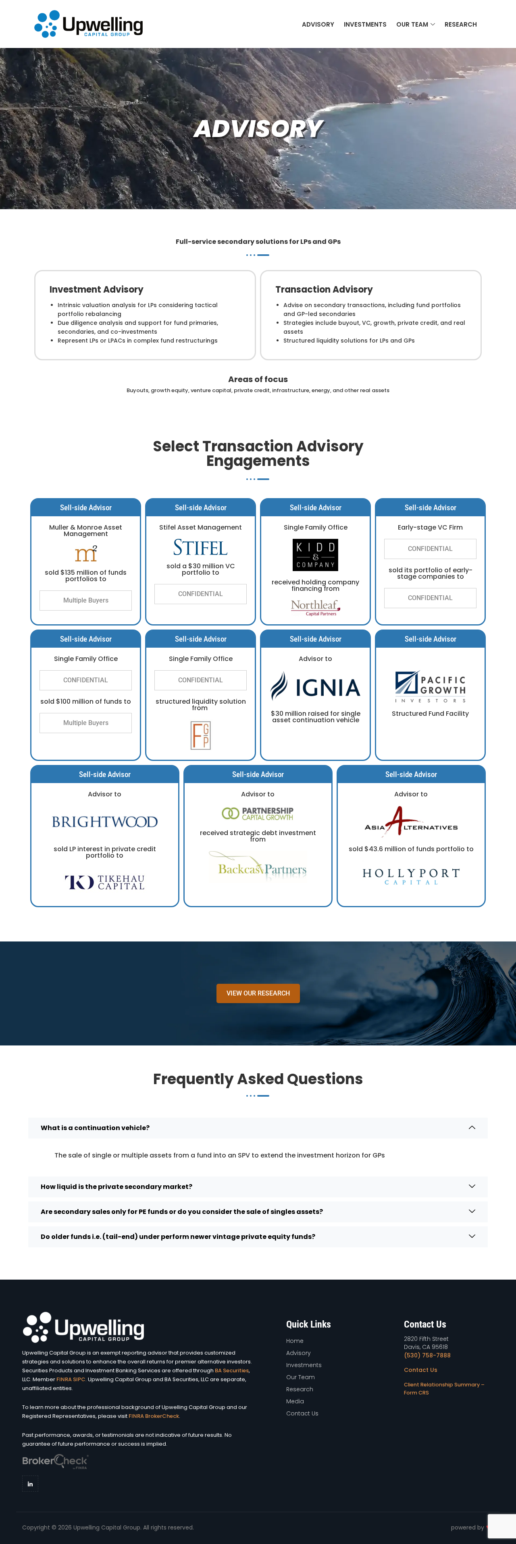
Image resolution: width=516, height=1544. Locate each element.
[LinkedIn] (30, 1483)
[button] (86, 600)
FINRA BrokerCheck (154, 1416)
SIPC (79, 1379)
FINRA (64, 1379)
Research (461, 24)
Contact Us (420, 1370)
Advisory (318, 24)
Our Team (412, 24)
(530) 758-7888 (427, 1355)
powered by (468, 1527)
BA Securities (232, 1370)
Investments (365, 24)
